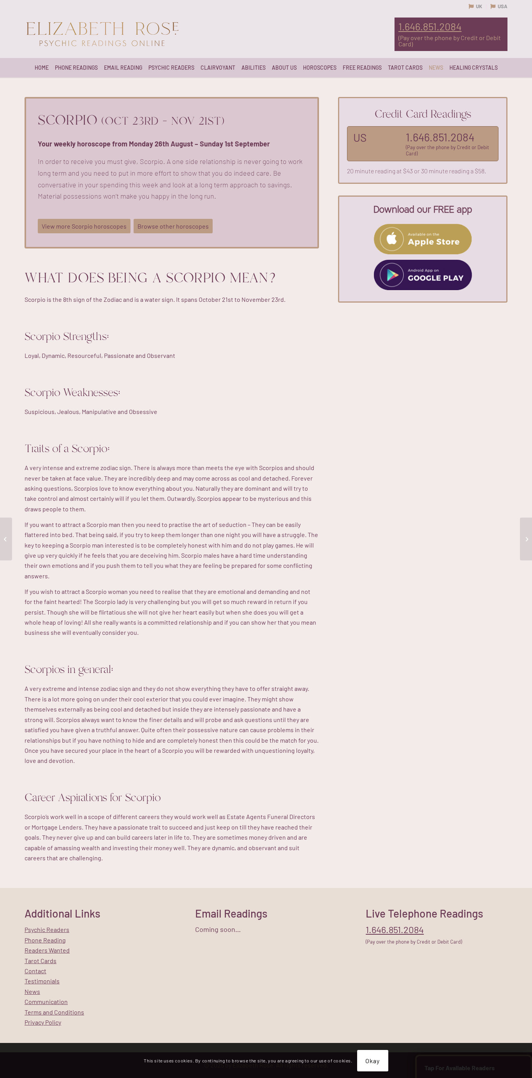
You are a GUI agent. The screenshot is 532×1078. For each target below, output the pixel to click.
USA (502, 6)
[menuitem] (42, 68)
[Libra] (6, 539)
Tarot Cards (40, 960)
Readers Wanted (47, 950)
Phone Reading (45, 940)
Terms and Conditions (54, 1012)
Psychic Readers (47, 929)
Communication (46, 1001)
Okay (372, 1060)
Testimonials (42, 981)
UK (479, 6)
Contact (35, 970)
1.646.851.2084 (430, 26)
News (32, 991)
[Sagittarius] (526, 539)
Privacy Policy (43, 1022)
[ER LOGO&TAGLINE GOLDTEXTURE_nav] (102, 34)
